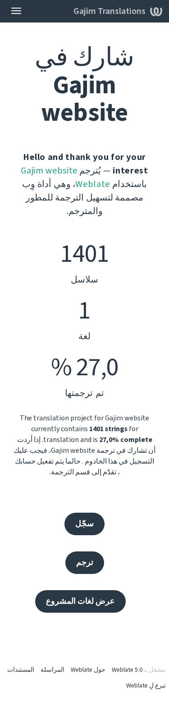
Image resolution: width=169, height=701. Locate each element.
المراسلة (52, 669)
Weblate (92, 184)
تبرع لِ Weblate (146, 685)
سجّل (84, 523)
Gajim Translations (109, 11)
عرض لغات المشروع (80, 601)
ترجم (84, 562)
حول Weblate (88, 669)
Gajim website (49, 170)
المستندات (20, 669)
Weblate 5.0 (127, 669)
